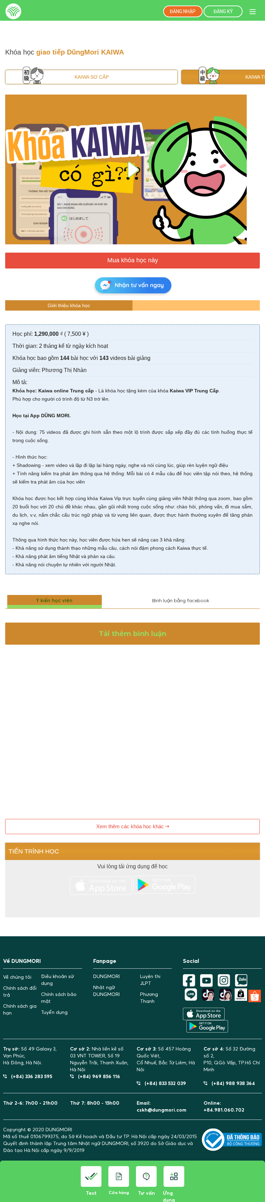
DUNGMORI (106, 976)
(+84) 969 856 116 (97, 1076)
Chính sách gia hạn (20, 1009)
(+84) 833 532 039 (163, 1083)
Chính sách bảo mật (59, 997)
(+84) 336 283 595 (29, 1076)
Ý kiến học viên (54, 600)
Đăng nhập (183, 11)
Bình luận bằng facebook (180, 600)
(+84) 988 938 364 (231, 1083)
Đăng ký (223, 11)
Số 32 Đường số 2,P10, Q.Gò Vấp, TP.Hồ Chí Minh (232, 1059)
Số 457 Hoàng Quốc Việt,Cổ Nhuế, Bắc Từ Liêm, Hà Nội (166, 1059)
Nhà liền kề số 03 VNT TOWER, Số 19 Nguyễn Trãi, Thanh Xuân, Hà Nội (99, 1059)
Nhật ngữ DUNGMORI (106, 990)
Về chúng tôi (17, 977)
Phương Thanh (149, 997)
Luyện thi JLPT (150, 979)
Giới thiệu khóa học (69, 305)
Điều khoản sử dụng (57, 979)
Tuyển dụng (54, 1012)
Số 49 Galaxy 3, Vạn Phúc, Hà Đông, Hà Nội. (30, 1056)
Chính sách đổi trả (20, 991)
